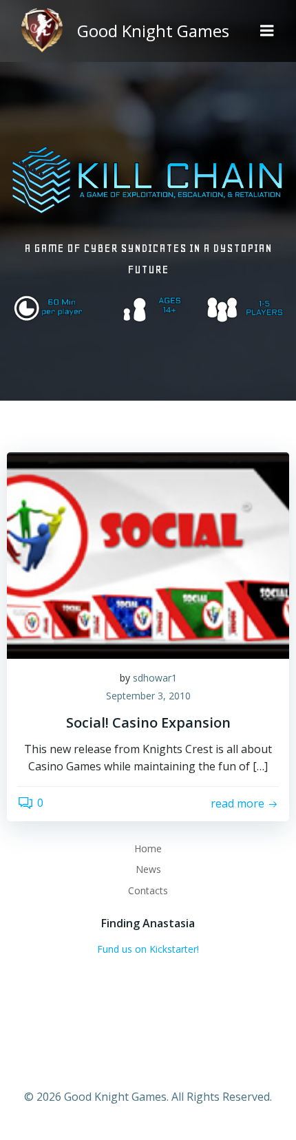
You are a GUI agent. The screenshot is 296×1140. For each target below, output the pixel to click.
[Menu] (267, 31)
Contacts (148, 890)
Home (148, 848)
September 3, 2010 (148, 695)
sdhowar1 (155, 677)
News (148, 869)
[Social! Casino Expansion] (148, 554)
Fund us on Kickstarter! (148, 949)
